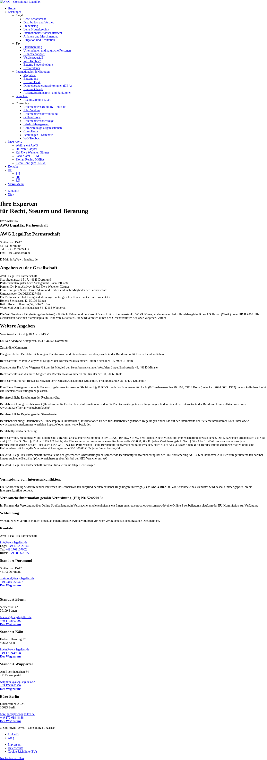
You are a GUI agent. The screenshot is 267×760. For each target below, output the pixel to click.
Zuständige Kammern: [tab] (14, 347)
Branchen (22, 96)
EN (18, 173)
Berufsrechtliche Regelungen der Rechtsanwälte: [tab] (30, 397)
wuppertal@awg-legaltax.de (17, 681)
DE (10, 170)
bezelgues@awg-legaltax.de (17, 714)
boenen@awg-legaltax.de (15, 617)
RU (18, 180)
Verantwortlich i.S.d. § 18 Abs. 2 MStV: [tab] (24, 334)
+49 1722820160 (18, 546)
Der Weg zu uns (10, 585)
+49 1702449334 (10, 653)
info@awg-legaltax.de (13, 542)
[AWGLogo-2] (20, 1)
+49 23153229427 (11, 581)
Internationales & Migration (33, 71)
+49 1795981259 (10, 685)
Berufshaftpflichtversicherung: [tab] (18, 431)
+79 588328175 (19, 553)
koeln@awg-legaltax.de (14, 649)
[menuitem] (137, 8)
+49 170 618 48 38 (12, 717)
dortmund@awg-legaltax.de (17, 578)
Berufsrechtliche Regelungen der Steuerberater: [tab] (29, 414)
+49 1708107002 (16, 549)
